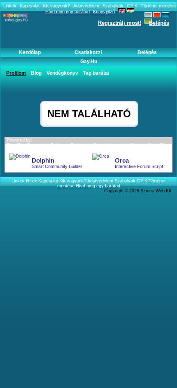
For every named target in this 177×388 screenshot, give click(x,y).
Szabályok (112, 5)
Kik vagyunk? (56, 5)
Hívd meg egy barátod (98, 185)
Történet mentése (158, 5)
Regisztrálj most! (119, 23)
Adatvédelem (86, 5)
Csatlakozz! (88, 52)
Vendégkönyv (62, 73)
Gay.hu (88, 61)
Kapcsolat (30, 5)
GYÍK (132, 5)
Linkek (9, 5)
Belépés (159, 23)
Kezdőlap (30, 52)
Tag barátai (96, 73)
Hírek (31, 180)
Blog (36, 73)
